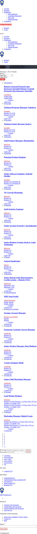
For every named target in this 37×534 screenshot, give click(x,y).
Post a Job (11, 18)
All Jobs (6, 9)
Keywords (3, 450)
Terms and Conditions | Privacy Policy (16, 517)
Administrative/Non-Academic (15, 480)
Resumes (7, 10)
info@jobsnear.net (5, 495)
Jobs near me (8, 510)
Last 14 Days (8, 461)
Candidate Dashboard (14, 16)
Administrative (9, 478)
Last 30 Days (8, 463)
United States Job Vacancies (12, 507)
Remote (8, 485)
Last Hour (7, 455)
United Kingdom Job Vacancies (14, 508)
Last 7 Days (7, 459)
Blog (5, 520)
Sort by (2, 73)
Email (2, 524)
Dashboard (7, 12)
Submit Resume (13, 19)
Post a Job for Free (6, 24)
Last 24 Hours (8, 457)
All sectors (8, 481)
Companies (7, 21)
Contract (8, 471)
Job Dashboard (12, 14)
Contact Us (7, 519)
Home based (9, 483)
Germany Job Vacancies (11, 505)
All (5, 464)
